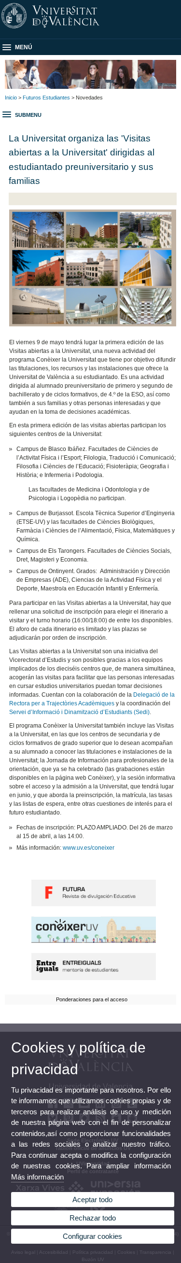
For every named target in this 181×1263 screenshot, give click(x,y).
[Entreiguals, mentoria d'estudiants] (93, 978)
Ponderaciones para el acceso (91, 999)
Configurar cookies (92, 1236)
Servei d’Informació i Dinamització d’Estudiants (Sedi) (79, 712)
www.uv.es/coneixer (88, 847)
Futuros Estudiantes (46, 97)
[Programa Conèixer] (93, 941)
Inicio (11, 97)
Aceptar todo (92, 1199)
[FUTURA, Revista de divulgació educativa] (93, 904)
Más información (37, 1177)
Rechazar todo (93, 1218)
